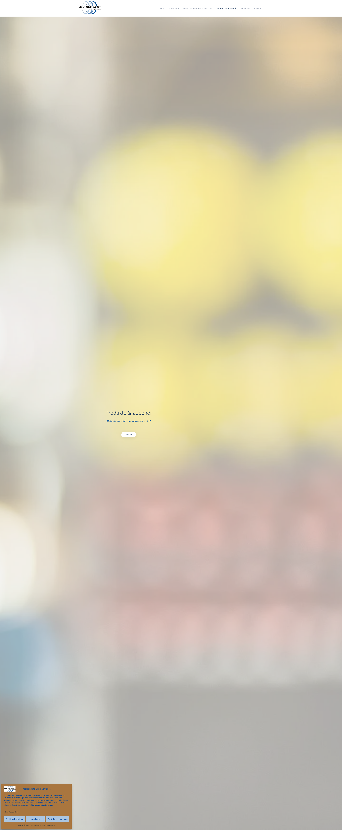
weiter (128, 434)
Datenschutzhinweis (38, 825)
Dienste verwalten (11, 812)
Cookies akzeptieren (14, 819)
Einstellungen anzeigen (57, 819)
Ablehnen (35, 819)
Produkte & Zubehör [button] (226, 8)
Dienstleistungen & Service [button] (197, 8)
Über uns (174, 8)
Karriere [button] (245, 8)
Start (162, 8)
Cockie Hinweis (23, 825)
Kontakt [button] (258, 8)
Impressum (50, 825)
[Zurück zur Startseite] (90, 8)
